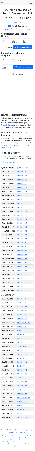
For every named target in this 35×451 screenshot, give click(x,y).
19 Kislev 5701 (22, 239)
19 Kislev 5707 (22, 262)
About (17, 430)
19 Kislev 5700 (22, 235)
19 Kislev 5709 (22, 270)
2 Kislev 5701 (21, 366)
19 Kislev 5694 (22, 211)
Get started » (6, 147)
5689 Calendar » (9, 163)
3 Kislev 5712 (21, 409)
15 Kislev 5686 (22, 307)
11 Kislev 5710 (22, 401)
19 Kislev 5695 (22, 215)
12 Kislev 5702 (22, 370)
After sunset (8, 47)
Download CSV (24, 168)
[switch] (9, 26)
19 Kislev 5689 (22, 191)
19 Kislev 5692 (22, 203)
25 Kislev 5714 (22, 417)
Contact (11, 432)
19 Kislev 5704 (22, 251)
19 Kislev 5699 (22, 231)
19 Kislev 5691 (22, 199)
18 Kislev (5, 29)
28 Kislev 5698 (22, 354)
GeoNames (27, 442)
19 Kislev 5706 (22, 259)
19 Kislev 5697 (22, 223)
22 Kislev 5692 (22, 330)
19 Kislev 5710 (22, 274)
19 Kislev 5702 (22, 243)
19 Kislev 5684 (22, 172)
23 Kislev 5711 (22, 405)
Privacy (24, 430)
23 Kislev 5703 (22, 374)
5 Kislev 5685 (21, 303)
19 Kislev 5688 (22, 187)
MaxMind (8, 444)
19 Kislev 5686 (22, 180)
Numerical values (7, 125)
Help (30, 430)
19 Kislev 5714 (22, 290)
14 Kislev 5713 (22, 413)
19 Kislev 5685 (22, 176)
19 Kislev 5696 (22, 219)
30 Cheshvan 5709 (23, 398)
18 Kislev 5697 (22, 350)
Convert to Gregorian (24, 67)
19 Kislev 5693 (22, 207)
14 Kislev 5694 (22, 338)
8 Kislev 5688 (21, 315)
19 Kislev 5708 (22, 266)
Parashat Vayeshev (17, 22)
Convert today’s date (17, 29)
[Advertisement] (17, 93)
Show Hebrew (19, 26)
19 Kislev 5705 (22, 255)
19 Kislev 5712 (22, 282)
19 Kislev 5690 (22, 195)
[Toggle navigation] (31, 3)
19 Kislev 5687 (22, 184)
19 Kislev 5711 (22, 278)
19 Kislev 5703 (22, 247)
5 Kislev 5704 (21, 378)
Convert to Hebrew (24, 47)
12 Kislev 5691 (22, 326)
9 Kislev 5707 (21, 390)
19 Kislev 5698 (22, 227)
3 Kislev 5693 (21, 334)
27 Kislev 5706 (22, 386)
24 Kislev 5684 (22, 299)
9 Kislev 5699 (21, 358)
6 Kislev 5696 (21, 346)
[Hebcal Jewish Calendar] (5, 3)
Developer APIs (21, 432)
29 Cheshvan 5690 (23, 323)
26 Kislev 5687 (22, 311)
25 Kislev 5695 (22, 342)
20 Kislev (30, 29)
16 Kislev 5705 (22, 382)
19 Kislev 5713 (22, 286)
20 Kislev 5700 (22, 362)
